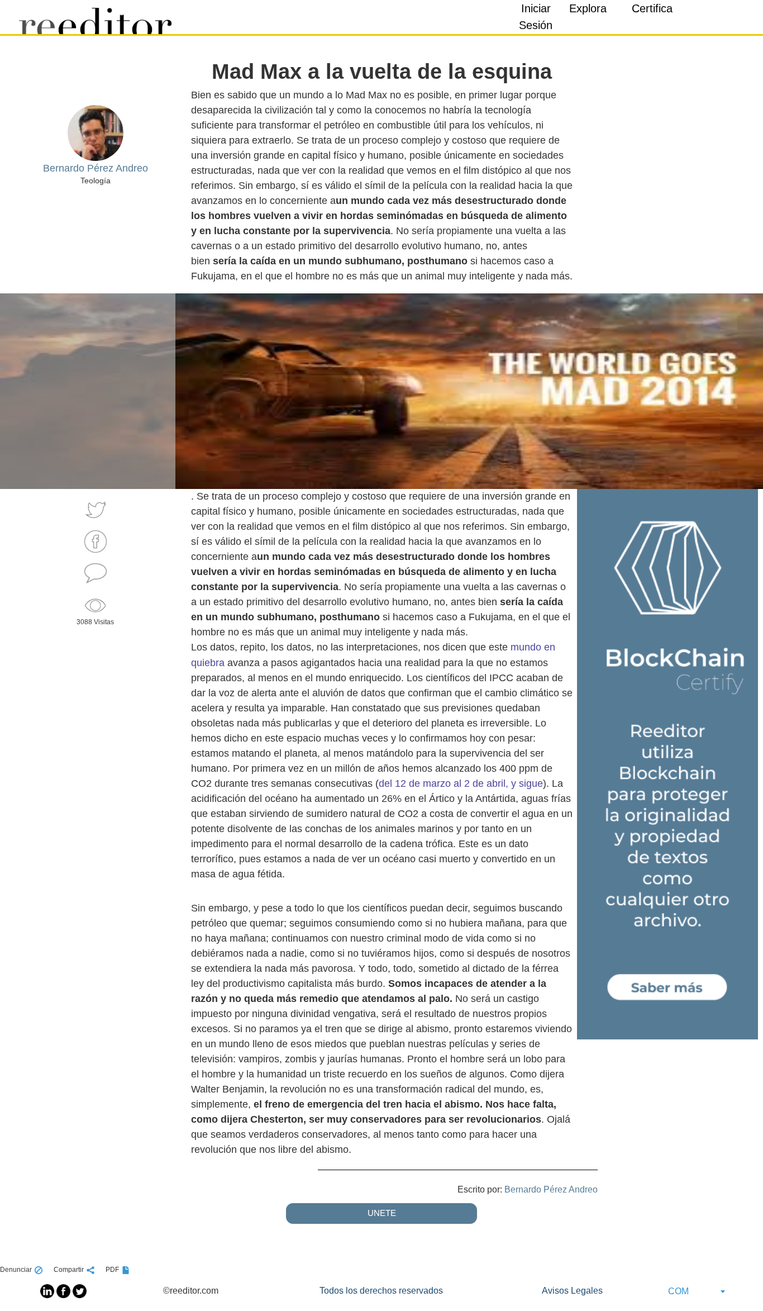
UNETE (382, 1213)
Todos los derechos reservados (381, 1290)
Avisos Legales (572, 1290)
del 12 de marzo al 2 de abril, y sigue (461, 783)
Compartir (69, 1270)
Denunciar (16, 1270)
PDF (112, 1270)
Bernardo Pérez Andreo (551, 1189)
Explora (588, 8)
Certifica (652, 8)
